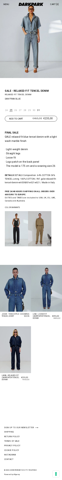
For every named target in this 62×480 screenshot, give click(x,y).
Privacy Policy (12, 446)
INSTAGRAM (10, 455)
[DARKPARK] (31, 4)
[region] (31, 230)
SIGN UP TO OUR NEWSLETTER (19, 427)
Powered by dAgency (12, 474)
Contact (8, 459)
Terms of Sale (11, 441)
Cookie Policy (11, 450)
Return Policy (12, 437)
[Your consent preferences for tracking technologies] (56, 474)
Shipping (9, 432)
